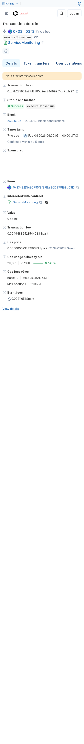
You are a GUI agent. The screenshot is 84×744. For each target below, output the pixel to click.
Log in (74, 13)
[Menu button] (6, 13)
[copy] (38, 32)
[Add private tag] (5, 51)
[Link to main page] (15, 13)
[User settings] (79, 4)
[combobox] (25, 136)
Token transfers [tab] (36, 63)
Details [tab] (11, 63)
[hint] (4, 85)
